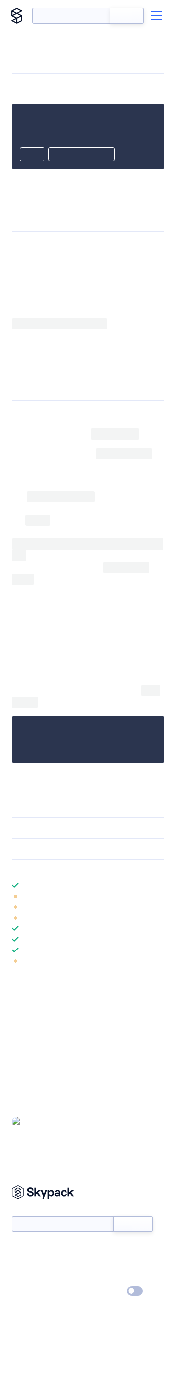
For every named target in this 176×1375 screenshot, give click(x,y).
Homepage (28, 1054)
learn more (82, 870)
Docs (19, 1249)
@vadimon (41, 1121)
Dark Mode (105, 1291)
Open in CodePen (81, 154)
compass (100, 414)
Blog (96, 1263)
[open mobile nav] (156, 16)
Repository (28, 1079)
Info (158, 896)
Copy (32, 154)
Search (126, 16)
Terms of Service (115, 1277)
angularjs (71, 312)
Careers (23, 1277)
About (21, 1263)
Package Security (37, 1041)
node (71, 414)
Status (99, 1249)
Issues (21, 1066)
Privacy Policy (32, 1291)
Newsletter (28, 1210)
